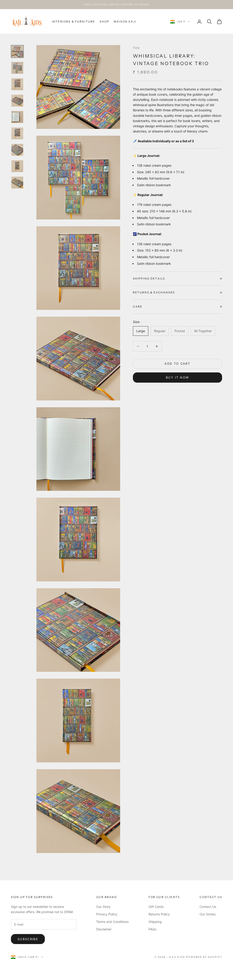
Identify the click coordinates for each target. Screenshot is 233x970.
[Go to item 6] (17, 133)
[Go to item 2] (17, 67)
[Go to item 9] (17, 182)
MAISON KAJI (125, 21)
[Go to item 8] (17, 166)
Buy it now (177, 377)
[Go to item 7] (17, 149)
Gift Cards (156, 907)
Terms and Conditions (112, 922)
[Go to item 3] (17, 84)
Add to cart (177, 363)
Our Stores (207, 914)
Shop (104, 21)
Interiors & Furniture (73, 21)
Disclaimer (103, 929)
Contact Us (208, 907)
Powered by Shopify (204, 957)
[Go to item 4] (17, 100)
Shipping (155, 922)
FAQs (152, 929)
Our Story (103, 907)
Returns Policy (159, 914)
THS (136, 48)
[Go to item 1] (17, 51)
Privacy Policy (106, 914)
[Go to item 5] (17, 117)
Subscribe (28, 939)
